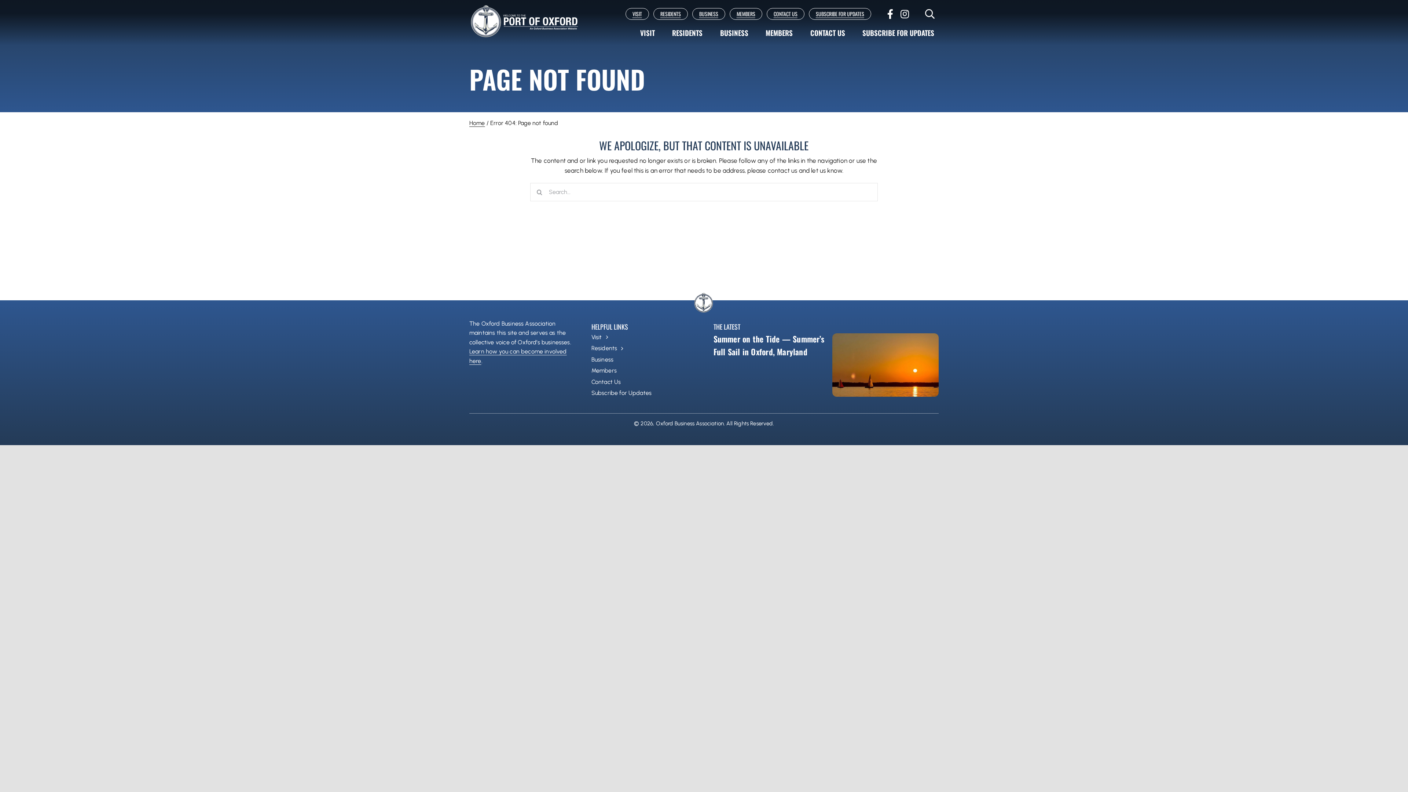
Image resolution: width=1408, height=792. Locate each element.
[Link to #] (930, 14)
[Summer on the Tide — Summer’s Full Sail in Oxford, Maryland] (885, 365)
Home (477, 123)
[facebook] (890, 14)
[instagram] (905, 14)
